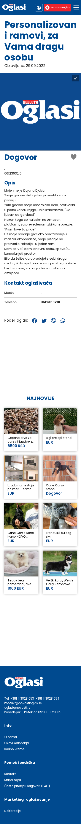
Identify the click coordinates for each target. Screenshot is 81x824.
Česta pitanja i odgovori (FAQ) (27, 786)
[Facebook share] (34, 320)
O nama (10, 737)
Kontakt (10, 774)
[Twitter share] (44, 320)
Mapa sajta (12, 780)
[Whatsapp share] (62, 320)
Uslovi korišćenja (16, 743)
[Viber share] (53, 320)
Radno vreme (14, 749)
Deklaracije (12, 811)
